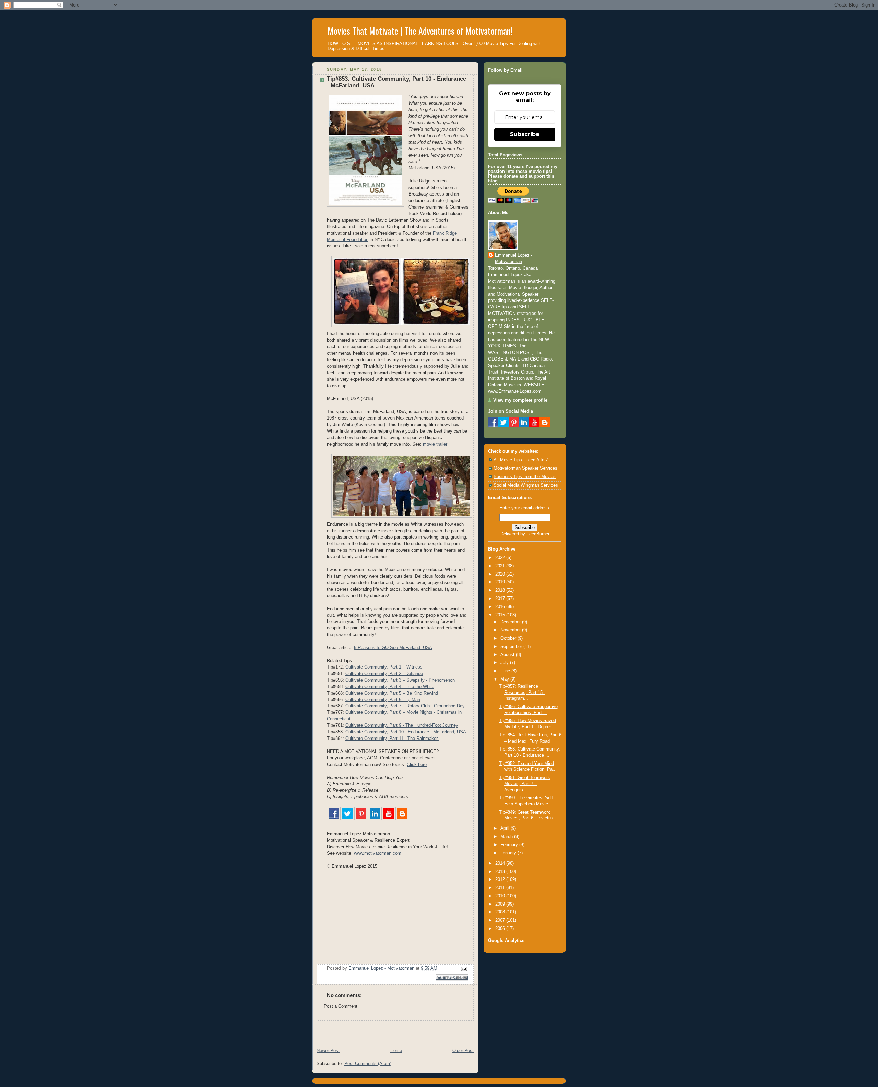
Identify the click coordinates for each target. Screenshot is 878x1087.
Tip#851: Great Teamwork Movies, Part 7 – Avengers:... (524, 783)
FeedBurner (537, 534)
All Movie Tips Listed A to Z (521, 460)
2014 (500, 863)
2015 (500, 615)
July (505, 662)
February (509, 844)
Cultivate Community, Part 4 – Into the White (389, 686)
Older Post (463, 1050)
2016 (500, 606)
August (508, 654)
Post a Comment (340, 1006)
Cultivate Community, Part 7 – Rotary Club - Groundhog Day (405, 706)
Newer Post (328, 1050)
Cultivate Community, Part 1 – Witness (384, 667)
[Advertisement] (392, 1031)
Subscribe (524, 134)
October (509, 638)
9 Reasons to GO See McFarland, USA (393, 647)
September (511, 646)
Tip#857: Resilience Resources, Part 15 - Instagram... (522, 692)
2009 (500, 904)
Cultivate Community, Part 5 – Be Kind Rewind (392, 693)
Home (396, 1050)
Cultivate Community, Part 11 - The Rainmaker (392, 738)
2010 (500, 896)
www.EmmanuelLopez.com (515, 391)
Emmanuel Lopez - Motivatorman (513, 258)
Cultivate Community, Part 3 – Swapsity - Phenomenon (400, 680)
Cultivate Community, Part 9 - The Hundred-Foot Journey (401, 725)
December (511, 621)
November (511, 630)
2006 (500, 928)
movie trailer (435, 444)
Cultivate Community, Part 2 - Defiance (384, 673)
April (505, 828)
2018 (500, 590)
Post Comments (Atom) (367, 1063)
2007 (500, 920)
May (505, 679)
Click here (417, 764)
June (505, 671)
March (507, 836)
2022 (500, 557)
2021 (500, 566)
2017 (500, 598)
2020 (500, 574)
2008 (500, 912)
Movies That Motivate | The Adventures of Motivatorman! (420, 30)
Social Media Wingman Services (526, 485)
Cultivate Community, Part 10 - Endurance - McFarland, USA (406, 732)
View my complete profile (520, 400)
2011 (500, 887)
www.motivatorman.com (377, 853)
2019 (500, 582)
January (509, 853)
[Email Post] (463, 968)
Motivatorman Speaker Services (525, 468)
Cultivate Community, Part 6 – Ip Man (382, 699)
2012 (500, 879)
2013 (500, 871)
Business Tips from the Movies (525, 476)
